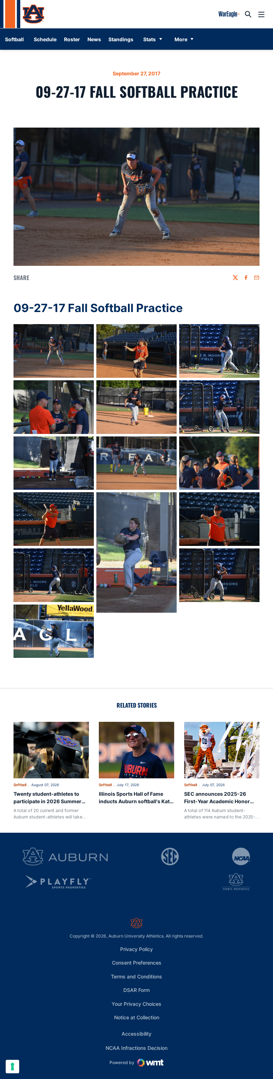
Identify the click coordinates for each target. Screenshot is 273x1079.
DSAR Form (136, 990)
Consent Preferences (136, 963)
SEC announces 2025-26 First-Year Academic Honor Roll (217, 801)
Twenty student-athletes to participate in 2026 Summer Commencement (47, 801)
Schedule (45, 39)
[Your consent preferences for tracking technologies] (12, 1066)
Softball (20, 785)
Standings (120, 39)
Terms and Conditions (136, 976)
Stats (149, 39)
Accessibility (136, 1033)
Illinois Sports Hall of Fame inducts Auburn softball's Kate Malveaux (135, 801)
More (181, 39)
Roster (72, 39)
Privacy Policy (136, 949)
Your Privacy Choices (136, 1004)
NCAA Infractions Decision (136, 1048)
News (94, 39)
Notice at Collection (136, 1017)
